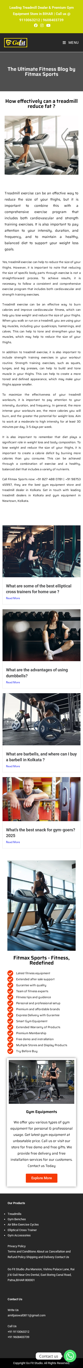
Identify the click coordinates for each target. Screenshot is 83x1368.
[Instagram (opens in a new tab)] (42, 25)
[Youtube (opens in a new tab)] (47, 25)
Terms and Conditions (22, 1251)
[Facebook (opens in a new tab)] (36, 25)
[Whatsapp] (70, 1356)
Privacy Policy (17, 1246)
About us (42, 1251)
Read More (13, 598)
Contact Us (62, 1257)
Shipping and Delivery (40, 1257)
